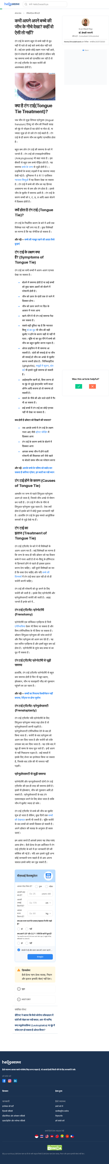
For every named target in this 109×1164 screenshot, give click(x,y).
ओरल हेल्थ (18, 13)
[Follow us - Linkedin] (15, 1080)
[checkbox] (18, 949)
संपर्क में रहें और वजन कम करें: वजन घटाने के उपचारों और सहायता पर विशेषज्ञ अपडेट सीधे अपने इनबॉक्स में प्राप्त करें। (36, 950)
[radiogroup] (44, 886)
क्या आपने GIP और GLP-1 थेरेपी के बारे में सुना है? (34, 933)
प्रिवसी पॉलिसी (7, 1111)
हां (22, 929)
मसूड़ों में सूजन (42, 365)
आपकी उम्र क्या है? (21, 893)
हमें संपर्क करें (59, 1120)
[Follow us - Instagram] (9, 1080)
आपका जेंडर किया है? (24, 886)
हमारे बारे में (59, 1106)
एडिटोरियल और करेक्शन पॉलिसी (13, 1116)
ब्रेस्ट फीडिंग (41, 432)
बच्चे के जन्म (27, 166)
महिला (51, 886)
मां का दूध (31, 329)
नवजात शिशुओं (21, 179)
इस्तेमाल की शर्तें (7, 1106)
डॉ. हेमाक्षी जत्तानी (86, 32)
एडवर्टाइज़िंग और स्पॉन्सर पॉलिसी (13, 1120)
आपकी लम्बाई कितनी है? (20, 902)
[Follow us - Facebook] (4, 1080)
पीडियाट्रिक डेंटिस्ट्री (33, 13)
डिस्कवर (5, 1091)
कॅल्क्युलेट (40, 957)
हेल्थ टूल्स (58, 1091)
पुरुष (40, 886)
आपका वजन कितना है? (20, 913)
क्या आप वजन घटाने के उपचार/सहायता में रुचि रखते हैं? (34, 922)
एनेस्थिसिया (20, 626)
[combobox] (48, 903)
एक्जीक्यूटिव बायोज (62, 1111)
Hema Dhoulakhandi (72, 42)
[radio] (36, 886)
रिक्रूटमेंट (59, 1116)
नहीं (30, 929)
